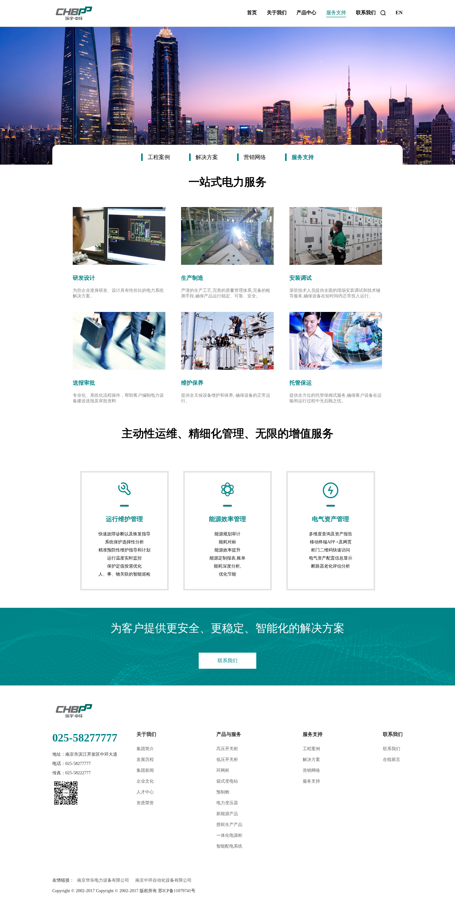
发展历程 (145, 759)
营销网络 (311, 770)
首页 (252, 12)
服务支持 (336, 12)
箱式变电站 (227, 781)
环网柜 (222, 770)
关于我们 (277, 12)
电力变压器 (227, 803)
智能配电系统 (229, 846)
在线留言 (391, 759)
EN (399, 12)
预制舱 (222, 792)
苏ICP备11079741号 (176, 890)
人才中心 (145, 792)
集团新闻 (145, 770)
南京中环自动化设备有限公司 (163, 880)
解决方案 (311, 759)
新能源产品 (227, 813)
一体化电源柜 (229, 835)
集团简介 (145, 748)
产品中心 (306, 12)
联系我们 (366, 12)
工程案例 (311, 748)
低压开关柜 (227, 759)
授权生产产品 (229, 824)
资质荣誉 (145, 803)
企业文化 (145, 781)
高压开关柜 (227, 748)
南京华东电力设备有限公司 (103, 880)
